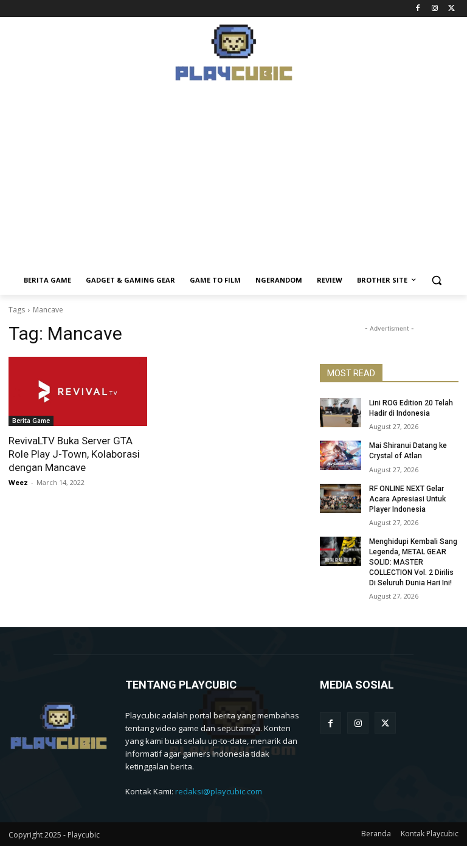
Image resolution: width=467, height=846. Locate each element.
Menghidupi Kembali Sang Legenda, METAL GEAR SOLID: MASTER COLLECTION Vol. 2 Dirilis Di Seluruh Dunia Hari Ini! (413, 561)
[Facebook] (418, 9)
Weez (18, 482)
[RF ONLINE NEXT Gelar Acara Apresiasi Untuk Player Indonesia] (340, 498)
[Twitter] (451, 9)
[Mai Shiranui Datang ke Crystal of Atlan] (340, 455)
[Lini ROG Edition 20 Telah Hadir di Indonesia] (340, 412)
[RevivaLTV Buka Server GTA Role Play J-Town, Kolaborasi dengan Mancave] (78, 391)
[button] (437, 280)
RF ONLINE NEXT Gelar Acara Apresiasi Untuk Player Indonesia (407, 499)
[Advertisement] (233, 180)
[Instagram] (434, 9)
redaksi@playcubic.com (218, 791)
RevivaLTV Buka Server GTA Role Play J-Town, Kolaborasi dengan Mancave (74, 454)
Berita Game (31, 420)
